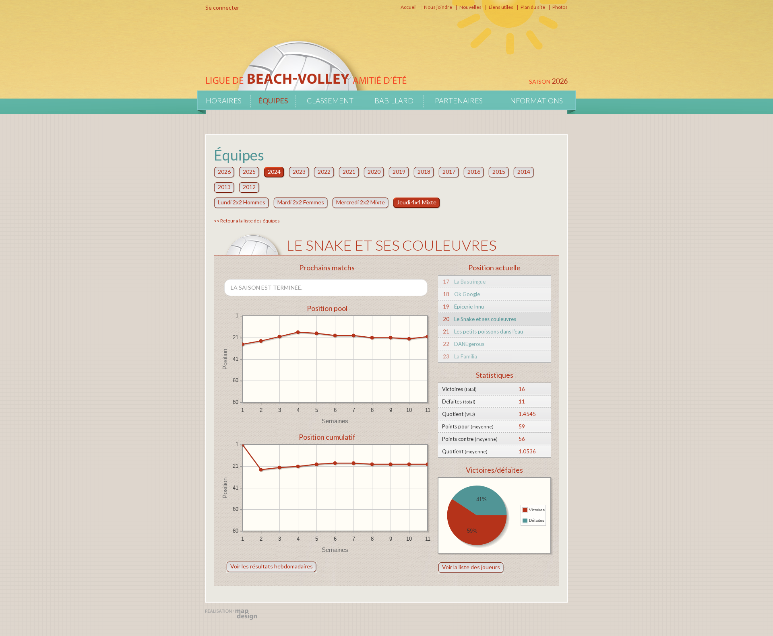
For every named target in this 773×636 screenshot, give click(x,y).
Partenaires (459, 100)
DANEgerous (469, 344)
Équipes (273, 100)
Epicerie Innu (469, 306)
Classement (330, 100)
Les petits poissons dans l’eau (488, 331)
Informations (535, 100)
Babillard (393, 100)
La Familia (465, 356)
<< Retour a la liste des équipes (247, 221)
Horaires (224, 100)
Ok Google (467, 294)
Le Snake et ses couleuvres (485, 319)
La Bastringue (470, 281)
